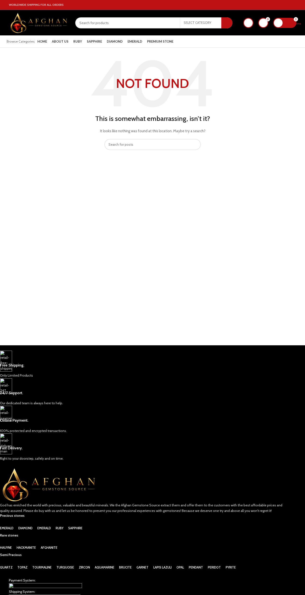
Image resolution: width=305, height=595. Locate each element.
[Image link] (45, 586)
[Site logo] (38, 22)
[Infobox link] (143, 364)
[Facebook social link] (282, 5)
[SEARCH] (226, 22)
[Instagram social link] (288, 5)
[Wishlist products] (248, 23)
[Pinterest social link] (293, 5)
